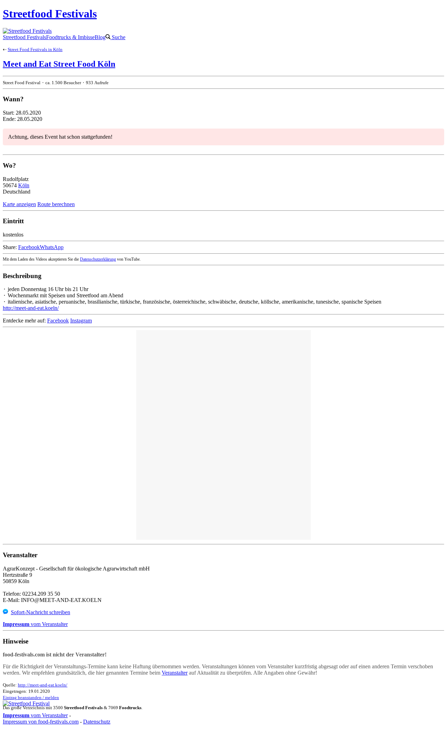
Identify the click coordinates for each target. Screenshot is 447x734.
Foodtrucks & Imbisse (70, 37)
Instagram (81, 321)
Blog (100, 37)
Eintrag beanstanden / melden (31, 697)
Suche (117, 37)
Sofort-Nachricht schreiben (40, 612)
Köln (23, 185)
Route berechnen (56, 204)
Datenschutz (96, 722)
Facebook (29, 247)
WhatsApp (52, 247)
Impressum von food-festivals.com (41, 722)
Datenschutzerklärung (98, 259)
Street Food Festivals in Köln (35, 49)
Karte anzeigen (19, 204)
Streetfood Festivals (24, 37)
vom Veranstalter (35, 624)
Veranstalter (175, 673)
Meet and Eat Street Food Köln (59, 63)
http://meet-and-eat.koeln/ (31, 308)
